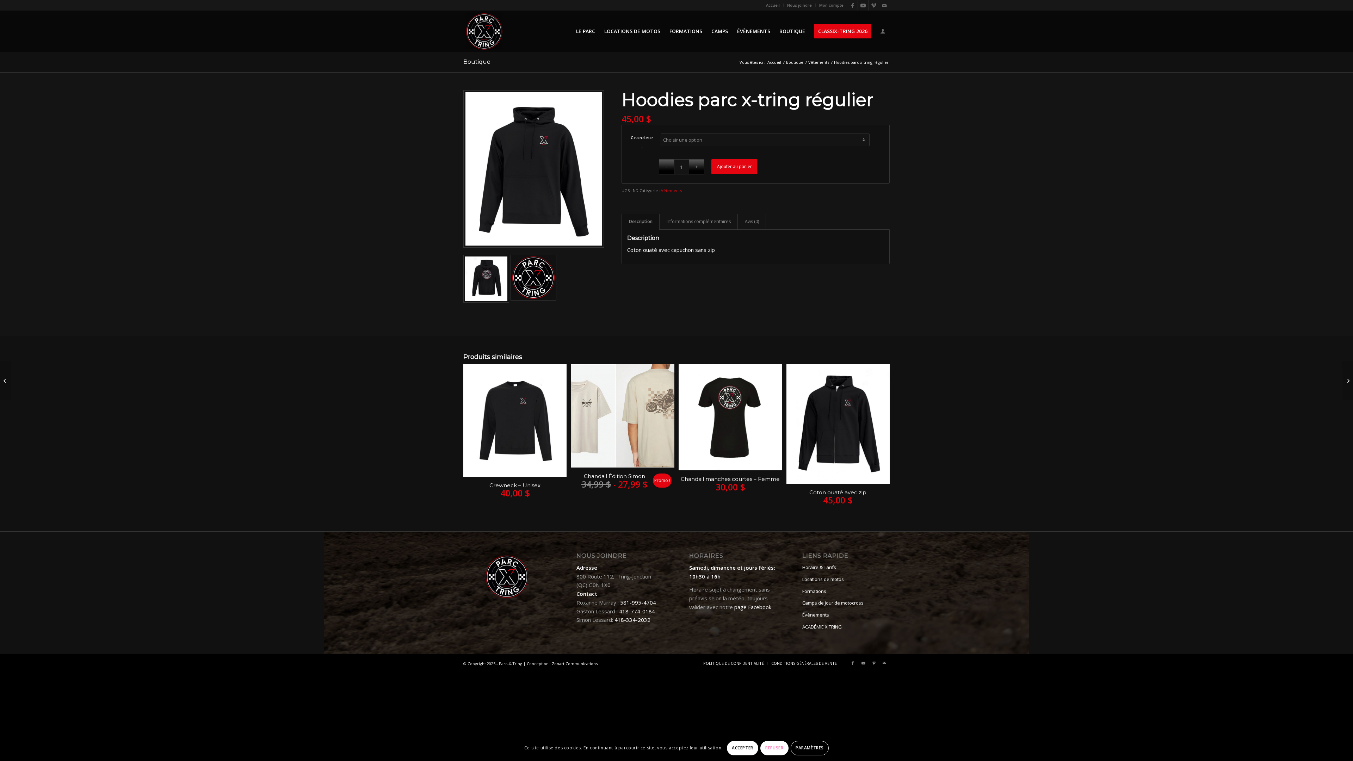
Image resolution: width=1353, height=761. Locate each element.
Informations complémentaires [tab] (699, 221)
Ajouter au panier (734, 166)
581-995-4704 (638, 602)
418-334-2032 (632, 619)
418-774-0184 (637, 611)
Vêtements (671, 190)
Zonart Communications (575, 663)
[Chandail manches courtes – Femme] (5, 380)
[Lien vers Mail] (884, 5)
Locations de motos (823, 579)
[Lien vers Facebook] (852, 5)
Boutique (476, 61)
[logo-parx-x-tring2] (484, 31)
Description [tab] (641, 221)
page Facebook (752, 607)
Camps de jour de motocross (833, 603)
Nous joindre (799, 5)
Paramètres (810, 748)
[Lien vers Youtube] (863, 5)
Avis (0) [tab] (752, 221)
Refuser (774, 748)
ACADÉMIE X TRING (822, 627)
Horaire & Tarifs (819, 567)
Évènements (815, 615)
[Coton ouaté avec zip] (1347, 380)
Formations (814, 591)
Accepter (742, 748)
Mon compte (831, 5)
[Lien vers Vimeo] (874, 5)
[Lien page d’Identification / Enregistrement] (883, 32)
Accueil (773, 5)
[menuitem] (773, 5)
